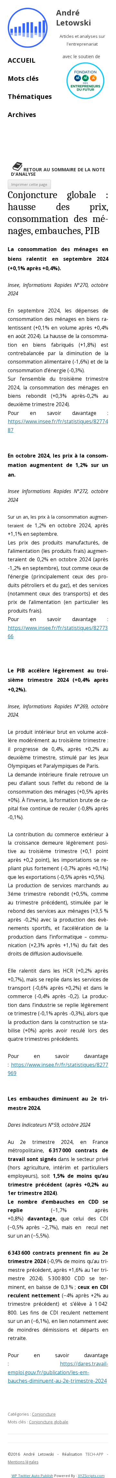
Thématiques (30, 96)
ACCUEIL (21, 60)
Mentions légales (23, 1462)
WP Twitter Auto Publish (32, 1475)
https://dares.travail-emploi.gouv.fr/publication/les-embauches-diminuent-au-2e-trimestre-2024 (58, 1372)
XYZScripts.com (91, 1475)
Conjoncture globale (48, 1422)
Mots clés (23, 78)
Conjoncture (44, 1414)
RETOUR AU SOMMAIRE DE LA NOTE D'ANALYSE (58, 171)
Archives (22, 114)
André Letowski (73, 18)
